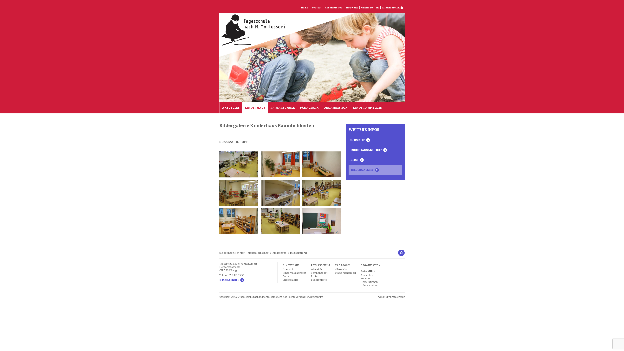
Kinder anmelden (368, 108)
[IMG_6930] (321, 193)
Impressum (316, 297)
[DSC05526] (280, 193)
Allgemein (368, 271)
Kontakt (316, 7)
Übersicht (357, 140)
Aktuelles (231, 108)
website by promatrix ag (391, 297)
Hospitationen (334, 7)
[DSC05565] (280, 164)
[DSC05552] (238, 221)
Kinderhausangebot (365, 150)
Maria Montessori (345, 272)
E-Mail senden (229, 280)
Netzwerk (352, 7)
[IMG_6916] (280, 221)
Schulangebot (319, 272)
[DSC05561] (321, 221)
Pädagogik (309, 108)
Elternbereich (391, 7)
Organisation (336, 108)
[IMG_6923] (238, 193)
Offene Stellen (370, 7)
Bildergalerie (362, 170)
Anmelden (367, 275)
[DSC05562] (321, 164)
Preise (353, 160)
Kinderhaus (255, 108)
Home (304, 7)
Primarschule (282, 108)
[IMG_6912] (238, 164)
